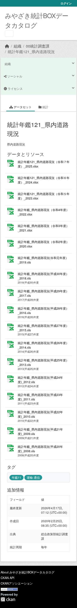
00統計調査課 (37, 46)
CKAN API (7, 578)
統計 (44, 107)
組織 (17, 46)
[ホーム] (7, 46)
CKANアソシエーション (17, 583)
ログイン (66, 3)
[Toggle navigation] (9, 34)
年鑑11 (16, 477)
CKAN (8, 599)
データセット (22, 107)
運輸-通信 (33, 477)
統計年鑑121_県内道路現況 (31, 51)
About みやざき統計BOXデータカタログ (27, 572)
